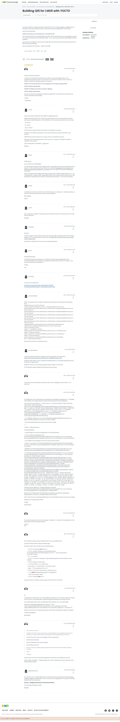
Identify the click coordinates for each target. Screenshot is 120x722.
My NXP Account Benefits (41, 710)
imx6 (34, 51)
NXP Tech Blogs (44, 2)
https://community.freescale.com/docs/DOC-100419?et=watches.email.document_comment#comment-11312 (39, 286)
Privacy (3, 714)
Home (24, 7)
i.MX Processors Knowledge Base (45, 7)
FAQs (111, 2)
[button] (24, 59)
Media (24, 710)
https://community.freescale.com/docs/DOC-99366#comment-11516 (43, 358)
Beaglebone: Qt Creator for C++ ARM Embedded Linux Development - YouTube (49, 168)
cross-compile (28, 51)
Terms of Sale (15, 714)
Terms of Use (8, 714)
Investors (18, 710)
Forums (24, 2)
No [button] (52, 59)
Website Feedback (39, 714)
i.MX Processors (31, 7)
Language (105, 2)
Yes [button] (47, 59)
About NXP (5, 710)
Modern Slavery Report (23, 714)
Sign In (116, 2)
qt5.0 (45, 51)
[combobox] (66, 15)
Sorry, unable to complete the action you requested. (15, 718)
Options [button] (94, 21)
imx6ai (38, 51)
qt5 (41, 51)
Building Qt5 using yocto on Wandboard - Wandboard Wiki (38, 34)
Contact (30, 710)
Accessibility (31, 714)
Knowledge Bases (33, 2)
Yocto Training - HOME (63, 27)
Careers (12, 710)
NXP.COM (52, 2)
